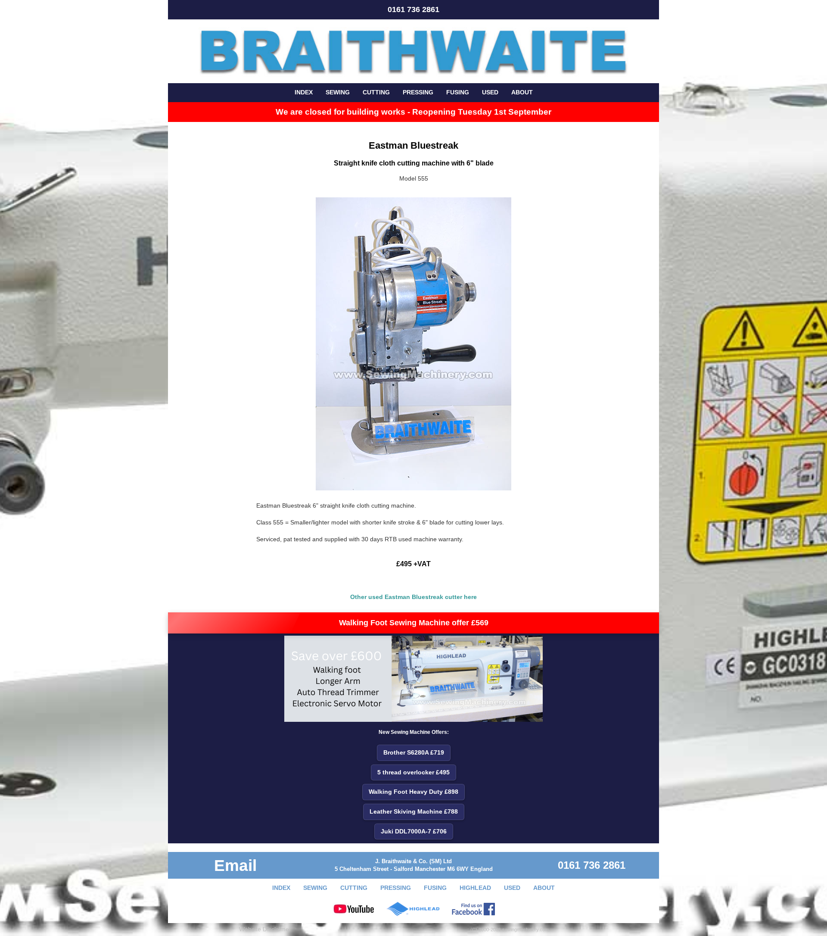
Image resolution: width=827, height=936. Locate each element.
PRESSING (418, 92)
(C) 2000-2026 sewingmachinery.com (509, 929)
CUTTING (376, 92)
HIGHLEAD (475, 887)
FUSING (457, 92)
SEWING (338, 92)
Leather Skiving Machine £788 (414, 811)
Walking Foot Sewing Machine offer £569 (413, 622)
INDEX (304, 92)
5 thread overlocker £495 (413, 772)
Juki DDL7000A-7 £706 (414, 831)
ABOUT (522, 92)
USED (490, 92)
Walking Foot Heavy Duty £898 (413, 791)
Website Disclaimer (265, 929)
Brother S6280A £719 (413, 752)
